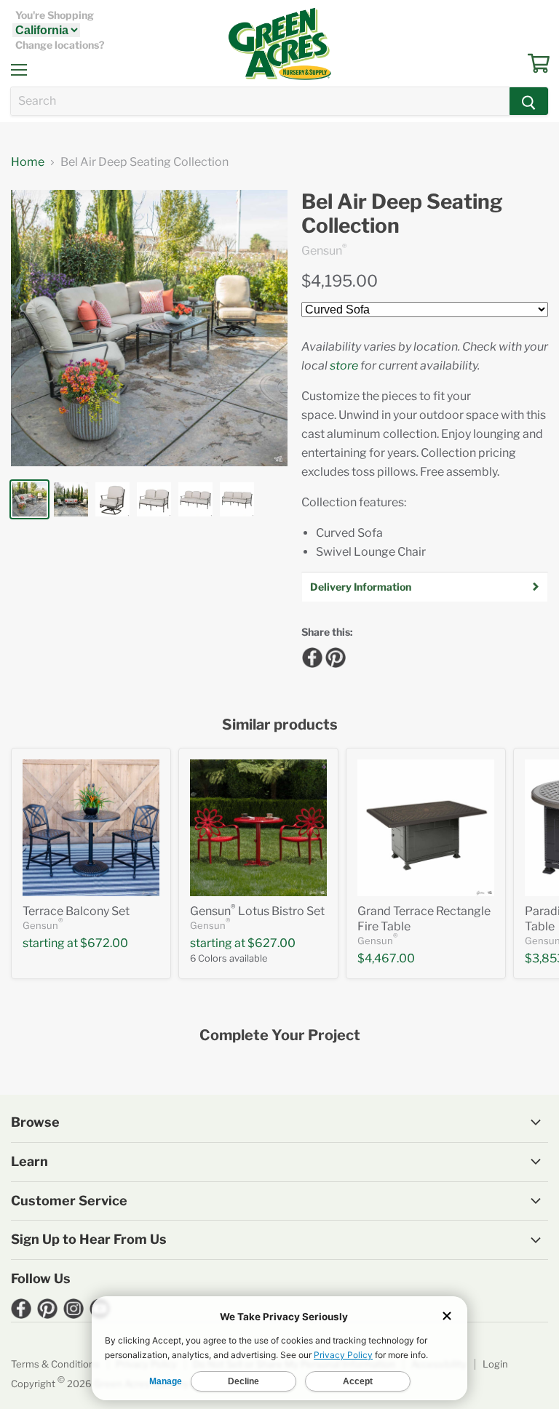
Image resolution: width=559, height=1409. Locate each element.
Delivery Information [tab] (360, 586)
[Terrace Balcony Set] (91, 827)
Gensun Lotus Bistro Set (257, 911)
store (344, 365)
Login (495, 1364)
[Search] (529, 101)
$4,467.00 (386, 958)
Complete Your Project (279, 1035)
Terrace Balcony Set (76, 911)
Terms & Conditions (55, 1364)
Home (27, 162)
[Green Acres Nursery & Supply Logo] (279, 43)
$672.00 (104, 943)
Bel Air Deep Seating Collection (402, 214)
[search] (260, 101)
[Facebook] (310, 655)
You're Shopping (54, 15)
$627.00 (271, 943)
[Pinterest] (333, 655)
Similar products (280, 725)
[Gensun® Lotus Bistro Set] (258, 827)
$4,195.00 (339, 280)
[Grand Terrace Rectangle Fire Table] (425, 827)
